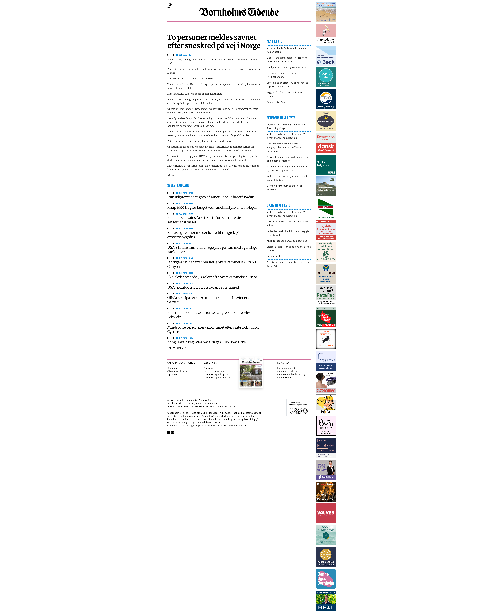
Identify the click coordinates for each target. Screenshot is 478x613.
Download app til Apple (216, 375)
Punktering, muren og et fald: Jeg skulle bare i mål (288, 264)
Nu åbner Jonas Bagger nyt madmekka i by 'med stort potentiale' (288, 169)
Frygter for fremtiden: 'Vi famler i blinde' (285, 94)
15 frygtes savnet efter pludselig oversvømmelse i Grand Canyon (211, 264)
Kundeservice (284, 378)
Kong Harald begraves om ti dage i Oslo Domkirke (206, 342)
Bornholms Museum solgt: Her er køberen (284, 188)
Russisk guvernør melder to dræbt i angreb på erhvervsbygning (203, 235)
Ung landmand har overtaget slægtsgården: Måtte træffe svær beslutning (284, 147)
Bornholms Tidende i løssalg (291, 375)
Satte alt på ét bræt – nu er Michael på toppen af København (287, 85)
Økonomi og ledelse (177, 371)
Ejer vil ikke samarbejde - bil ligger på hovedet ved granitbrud (287, 60)
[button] (309, 5)
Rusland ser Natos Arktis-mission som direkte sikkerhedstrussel (204, 220)
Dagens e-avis (211, 368)
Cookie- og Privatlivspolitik (212, 426)
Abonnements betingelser (290, 371)
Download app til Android (217, 378)
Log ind (170, 7)
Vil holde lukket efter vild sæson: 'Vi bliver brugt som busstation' (286, 136)
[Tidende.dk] (239, 12)
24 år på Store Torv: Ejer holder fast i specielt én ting (287, 178)
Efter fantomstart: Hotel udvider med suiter (287, 224)
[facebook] (168, 432)
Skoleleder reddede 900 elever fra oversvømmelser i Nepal (213, 277)
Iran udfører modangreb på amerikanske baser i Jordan (210, 197)
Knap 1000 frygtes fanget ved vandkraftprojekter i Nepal (212, 208)
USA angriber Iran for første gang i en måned (203, 288)
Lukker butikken (275, 256)
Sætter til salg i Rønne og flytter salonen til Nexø (289, 249)
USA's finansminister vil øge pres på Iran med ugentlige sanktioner (212, 250)
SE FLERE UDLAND (176, 348)
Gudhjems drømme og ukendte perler (287, 68)
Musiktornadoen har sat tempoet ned (287, 241)
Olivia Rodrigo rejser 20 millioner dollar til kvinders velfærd (208, 300)
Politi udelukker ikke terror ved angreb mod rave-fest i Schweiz (210, 315)
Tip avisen (172, 375)
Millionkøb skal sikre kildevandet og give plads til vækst (288, 233)
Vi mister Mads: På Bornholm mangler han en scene (287, 50)
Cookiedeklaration (237, 426)
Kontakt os (172, 368)
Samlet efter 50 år (276, 102)
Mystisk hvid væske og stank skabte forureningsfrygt (286, 127)
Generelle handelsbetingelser (182, 426)
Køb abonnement (286, 368)
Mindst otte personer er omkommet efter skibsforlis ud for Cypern (213, 330)
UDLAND (170, 55)
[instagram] (172, 432)
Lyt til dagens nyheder (215, 371)
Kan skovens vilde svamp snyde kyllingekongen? (283, 75)
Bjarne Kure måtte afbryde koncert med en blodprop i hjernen (288, 159)
